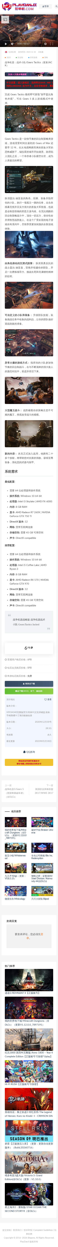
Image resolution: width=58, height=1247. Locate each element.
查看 (49, 700)
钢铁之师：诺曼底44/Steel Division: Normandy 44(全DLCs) (42, 879)
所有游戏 (33, 57)
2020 (9, 57)
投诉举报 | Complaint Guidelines (38, 1230)
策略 (46, 57)
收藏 (41, 52)
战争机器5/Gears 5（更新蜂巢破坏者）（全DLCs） (15, 793)
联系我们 (17, 1230)
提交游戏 (6, 1230)
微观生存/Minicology (15, 899)
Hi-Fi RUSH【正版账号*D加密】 (22, 1084)
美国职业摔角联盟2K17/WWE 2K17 (44, 791)
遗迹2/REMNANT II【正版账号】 (22, 993)
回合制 (20, 57)
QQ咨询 (30, 752)
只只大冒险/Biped (40, 899)
